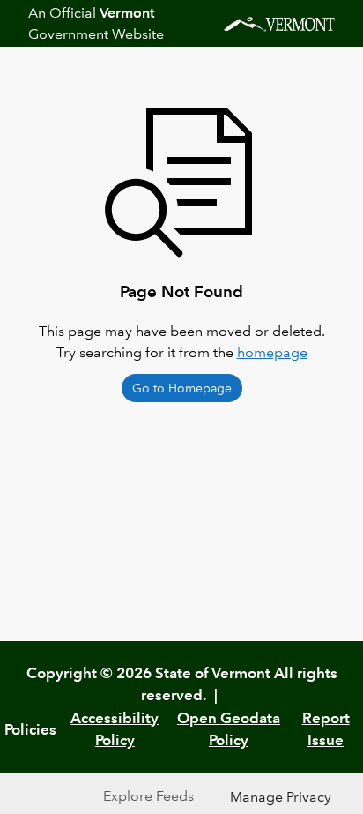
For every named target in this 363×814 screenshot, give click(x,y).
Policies (30, 729)
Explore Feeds (148, 796)
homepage (272, 352)
